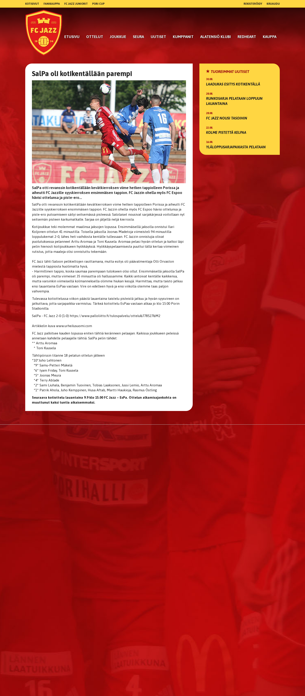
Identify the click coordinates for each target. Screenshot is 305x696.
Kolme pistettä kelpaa (226, 132)
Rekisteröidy (253, 3)
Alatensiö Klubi (215, 36)
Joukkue (118, 36)
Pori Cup (98, 3)
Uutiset (158, 36)
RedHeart (247, 36)
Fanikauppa (52, 3)
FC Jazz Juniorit (76, 3)
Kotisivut (32, 3)
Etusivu (71, 36)
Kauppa (269, 36)
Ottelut (94, 36)
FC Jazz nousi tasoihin (226, 118)
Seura (138, 36)
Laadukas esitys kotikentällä (233, 84)
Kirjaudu (273, 3)
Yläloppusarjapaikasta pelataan (236, 147)
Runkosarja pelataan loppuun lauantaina (234, 101)
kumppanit (183, 36)
